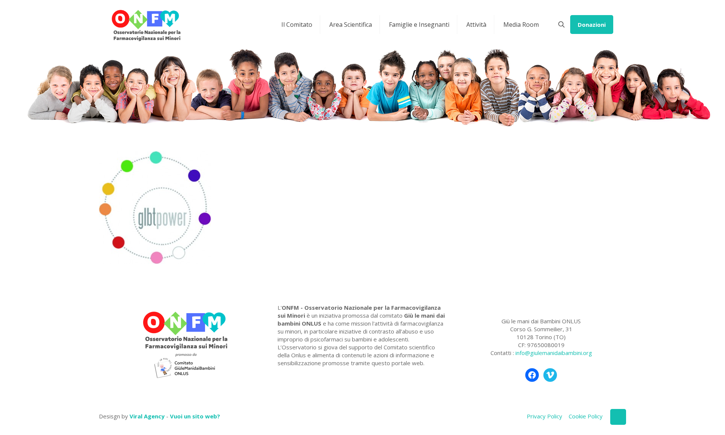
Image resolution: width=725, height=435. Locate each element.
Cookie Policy (586, 416)
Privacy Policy (544, 416)
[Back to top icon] (618, 417)
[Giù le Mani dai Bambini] (145, 24)
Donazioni (592, 24)
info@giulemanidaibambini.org (553, 353)
